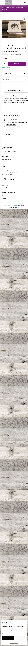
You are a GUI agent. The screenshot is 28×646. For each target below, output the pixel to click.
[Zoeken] (25, 3)
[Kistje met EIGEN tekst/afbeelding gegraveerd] (14, 40)
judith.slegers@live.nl (11, 124)
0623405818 (14, 120)
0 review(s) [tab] (6, 79)
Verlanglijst (5, 187)
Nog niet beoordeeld (15, 54)
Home (3, 7)
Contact (4, 196)
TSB (18, 207)
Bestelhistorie (5, 185)
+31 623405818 (16, 127)
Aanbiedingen (5, 170)
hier (3, 633)
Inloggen (4, 182)
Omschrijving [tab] (7, 73)
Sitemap (4, 198)
